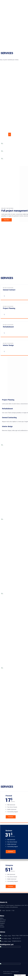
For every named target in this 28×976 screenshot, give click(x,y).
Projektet (2, 923)
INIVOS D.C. (10, 973)
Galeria (1, 925)
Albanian (19, 975)
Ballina (1, 918)
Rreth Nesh (3, 920)
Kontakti (2, 927)
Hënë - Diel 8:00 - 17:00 (8, 910)
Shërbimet (2, 921)
